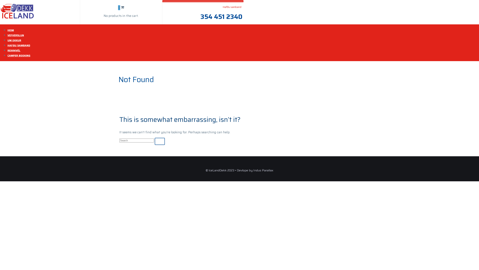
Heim (10, 30)
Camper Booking (18, 55)
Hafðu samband (18, 45)
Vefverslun (15, 35)
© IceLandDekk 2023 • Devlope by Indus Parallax (239, 170)
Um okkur (14, 40)
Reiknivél (13, 50)
